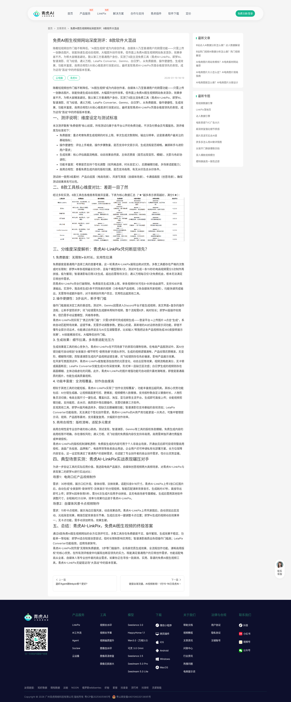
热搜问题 (188, 663)
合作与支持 (137, 13)
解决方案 (118, 13)
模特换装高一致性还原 (208, 161)
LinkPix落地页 (203, 109)
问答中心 (188, 648)
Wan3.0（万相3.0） (138, 640)
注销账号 (216, 640)
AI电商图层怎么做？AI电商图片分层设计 (217, 82)
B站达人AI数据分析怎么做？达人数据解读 (218, 45)
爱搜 (115, 687)
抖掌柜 (145, 687)
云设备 (75, 656)
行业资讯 (188, 656)
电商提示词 (189, 671)
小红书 (246, 633)
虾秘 (107, 687)
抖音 (245, 625)
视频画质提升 (107, 640)
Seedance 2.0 (135, 625)
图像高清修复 (107, 656)
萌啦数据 (55, 687)
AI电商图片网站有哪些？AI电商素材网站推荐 (217, 63)
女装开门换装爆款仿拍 (208, 148)
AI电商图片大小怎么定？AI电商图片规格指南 (217, 74)
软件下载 (173, 13)
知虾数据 (42, 687)
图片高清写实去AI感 (206, 135)
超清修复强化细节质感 (208, 128)
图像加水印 (106, 648)
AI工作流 (77, 632)
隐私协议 (216, 632)
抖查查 (124, 687)
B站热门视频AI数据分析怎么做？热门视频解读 (218, 53)
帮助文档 (188, 625)
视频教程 (188, 632)
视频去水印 (106, 625)
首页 (70, 13)
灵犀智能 (156, 687)
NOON (75, 687)
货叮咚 (134, 687)
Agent (75, 640)
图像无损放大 (107, 663)
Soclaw (76, 648)
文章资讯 (61, 28)
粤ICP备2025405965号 (97, 696)
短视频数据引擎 (204, 103)
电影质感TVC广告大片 (208, 122)
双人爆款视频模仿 (205, 154)
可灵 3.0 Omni (135, 648)
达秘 (65, 687)
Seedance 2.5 (135, 656)
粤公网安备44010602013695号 (133, 696)
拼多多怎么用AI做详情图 (209, 141)
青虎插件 (156, 13)
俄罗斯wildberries (91, 687)
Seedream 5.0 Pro (138, 663)
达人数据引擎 (203, 115)
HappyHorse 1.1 (136, 632)
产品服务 (85, 13)
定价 (188, 13)
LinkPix (101, 13)
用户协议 (216, 625)
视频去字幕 (106, 632)
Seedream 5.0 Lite (138, 671)
